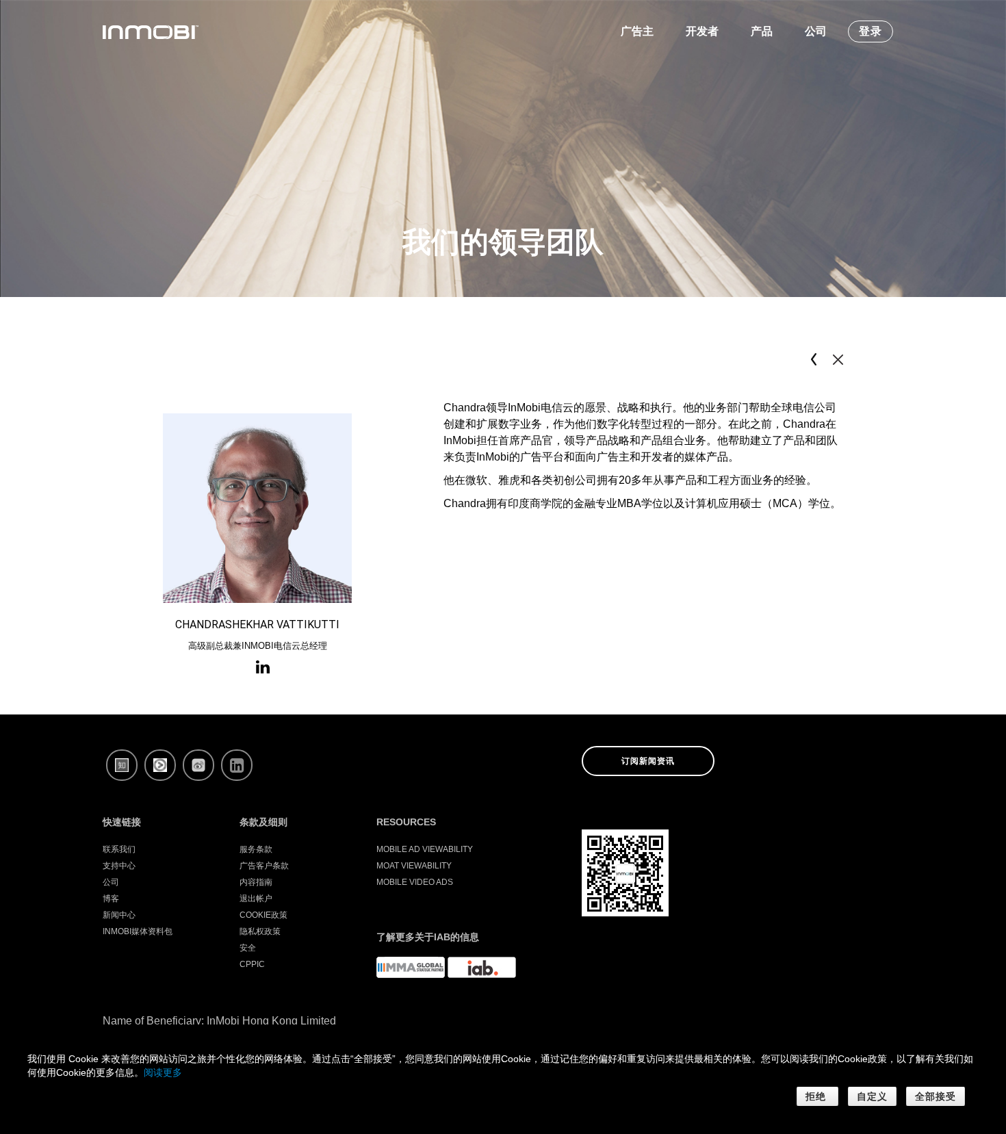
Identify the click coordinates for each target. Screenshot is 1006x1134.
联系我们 (119, 849)
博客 (111, 898)
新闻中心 (119, 915)
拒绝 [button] (817, 1096)
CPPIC (252, 964)
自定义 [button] (872, 1096)
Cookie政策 (263, 915)
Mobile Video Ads (414, 882)
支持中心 (119, 866)
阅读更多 (163, 1072)
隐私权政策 (260, 931)
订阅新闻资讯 (648, 761)
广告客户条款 (264, 866)
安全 (248, 948)
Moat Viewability (414, 866)
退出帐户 (256, 898)
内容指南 (256, 882)
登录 (870, 31)
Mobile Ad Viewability (424, 849)
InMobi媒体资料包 (137, 931)
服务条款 (256, 849)
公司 (111, 882)
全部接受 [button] (935, 1096)
